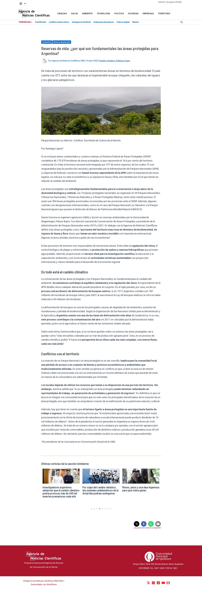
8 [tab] (110, 508)
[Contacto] (168, 582)
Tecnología (103, 13)
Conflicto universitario (59, 22)
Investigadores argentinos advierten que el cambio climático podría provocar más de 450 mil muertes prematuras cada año (61, 492)
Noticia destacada (61, 42)
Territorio (164, 13)
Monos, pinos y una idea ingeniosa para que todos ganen (140, 489)
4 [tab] (99, 508)
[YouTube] (163, 582)
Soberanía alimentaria (104, 22)
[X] (148, 582)
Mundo (135, 22)
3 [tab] (97, 508)
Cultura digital (123, 22)
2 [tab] (94, 508)
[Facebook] (158, 582)
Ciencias (62, 13)
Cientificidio (40, 22)
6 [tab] (105, 508)
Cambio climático (107, 61)
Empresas (148, 13)
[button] (23, 4)
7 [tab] (107, 508)
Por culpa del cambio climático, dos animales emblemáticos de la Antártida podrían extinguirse (100, 490)
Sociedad (133, 13)
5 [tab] (102, 508)
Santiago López (123, 61)
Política (119, 13)
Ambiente (87, 13)
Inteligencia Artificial (81, 22)
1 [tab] (91, 508)
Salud (74, 13)
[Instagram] (153, 582)
